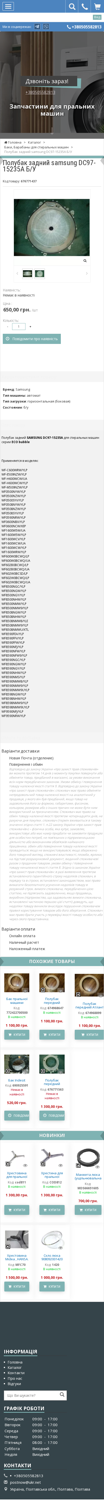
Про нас (15, 1378)
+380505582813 (86, 27)
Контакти (16, 1372)
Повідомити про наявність (33, 338)
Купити (18, 1035)
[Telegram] (37, 26)
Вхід (97, 17)
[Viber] (46, 26)
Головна (15, 1362)
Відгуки (14, 1383)
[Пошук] (62, 1395)
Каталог (15, 1367)
